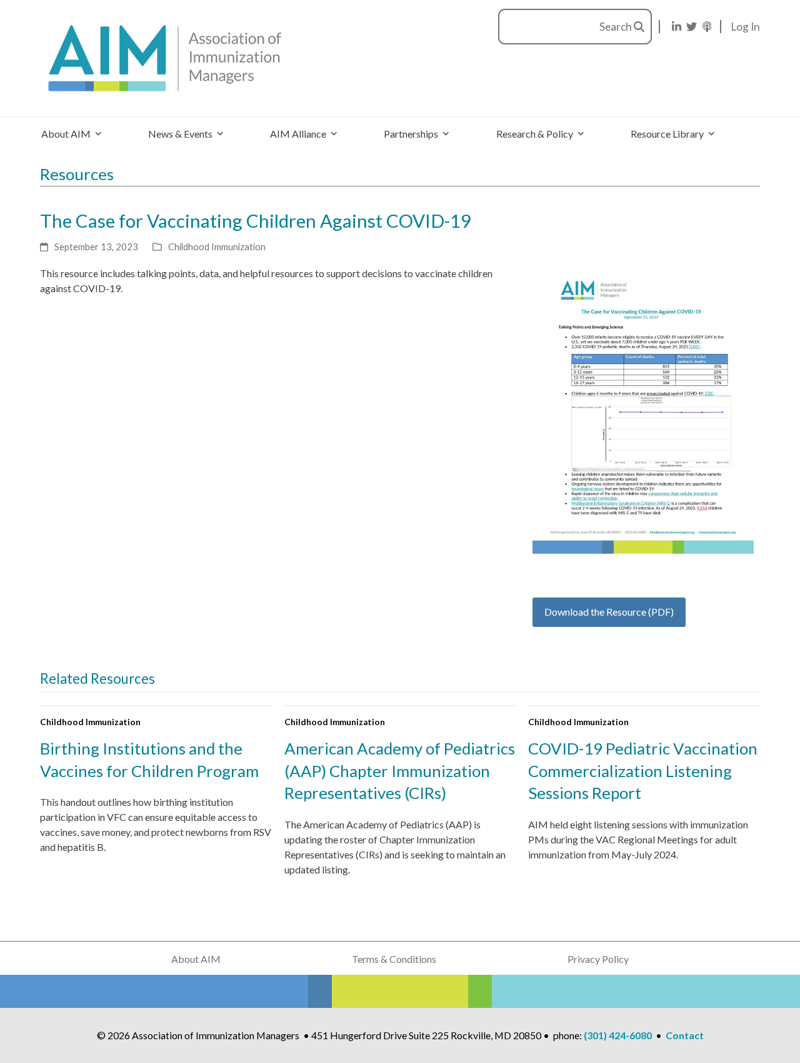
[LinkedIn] (676, 26)
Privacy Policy (598, 959)
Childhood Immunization (217, 246)
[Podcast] (707, 26)
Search (616, 26)
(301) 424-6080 (618, 1035)
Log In (745, 26)
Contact (685, 1035)
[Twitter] (691, 26)
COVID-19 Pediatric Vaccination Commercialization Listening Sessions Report (643, 770)
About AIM (196, 959)
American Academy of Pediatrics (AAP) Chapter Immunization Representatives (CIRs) (399, 770)
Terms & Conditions (394, 959)
